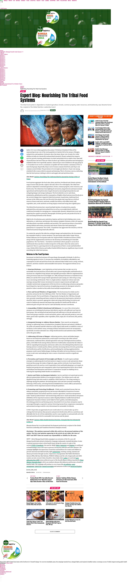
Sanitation (63, 445)
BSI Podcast (3, 85)
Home (1, 50)
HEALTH (38, 0)
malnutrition (56, 452)
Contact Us (3, 573)
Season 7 (2, 63)
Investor (2, 570)
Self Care (2, 80)
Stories (2, 82)
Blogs (22, 87)
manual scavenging (47, 466)
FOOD (27, 0)
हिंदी (14, 0)
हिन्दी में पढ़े (53, 110)
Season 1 (2, 55)
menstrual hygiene (76, 466)
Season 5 (2, 60)
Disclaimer (3, 569)
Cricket (23, 0)
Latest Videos (4, 54)
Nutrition (38, 472)
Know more (9, 563)
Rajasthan (63, 0)
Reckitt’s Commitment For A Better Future (11, 84)
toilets (65, 458)
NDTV (1, 0)
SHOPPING (52, 0)
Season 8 (2, 64)
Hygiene (71, 445)
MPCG (69, 0)
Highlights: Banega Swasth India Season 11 (11, 52)
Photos (2, 66)
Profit (10, 0)
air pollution (67, 464)
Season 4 (2, 59)
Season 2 (2, 57)
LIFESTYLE (32, 0)
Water (58, 445)
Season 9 (2, 65)
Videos (2, 53)
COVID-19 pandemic (37, 445)
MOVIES (18, 0)
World (5, 0)
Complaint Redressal (5, 571)
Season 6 (2, 61)
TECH (42, 0)
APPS (58, 0)
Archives (2, 564)
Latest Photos (4, 68)
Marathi (74, 0)
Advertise (2, 565)
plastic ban (38, 466)
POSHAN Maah (46, 472)
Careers (2, 574)
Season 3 (2, 58)
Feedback (2, 568)
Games (47, 0)
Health (1, 81)
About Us (2, 567)
